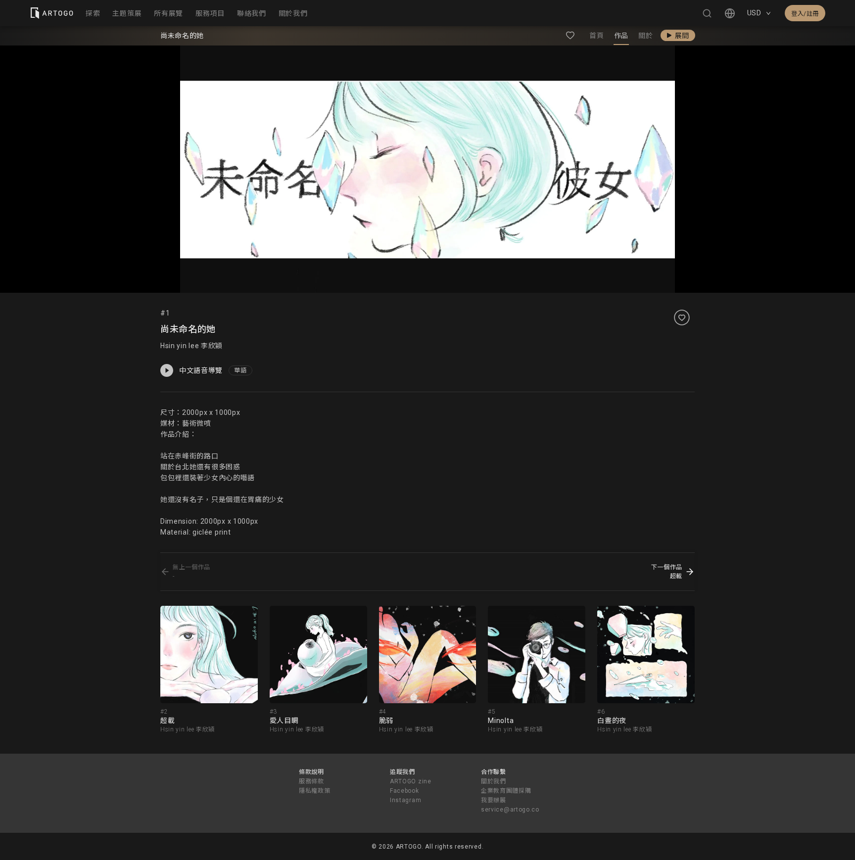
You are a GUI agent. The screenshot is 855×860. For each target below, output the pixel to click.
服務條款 (311, 781)
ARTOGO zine (410, 781)
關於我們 (493, 781)
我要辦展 (493, 800)
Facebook (404, 790)
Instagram (405, 800)
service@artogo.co (510, 809)
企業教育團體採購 (506, 790)
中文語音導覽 (201, 370)
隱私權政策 (315, 790)
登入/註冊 (805, 13)
